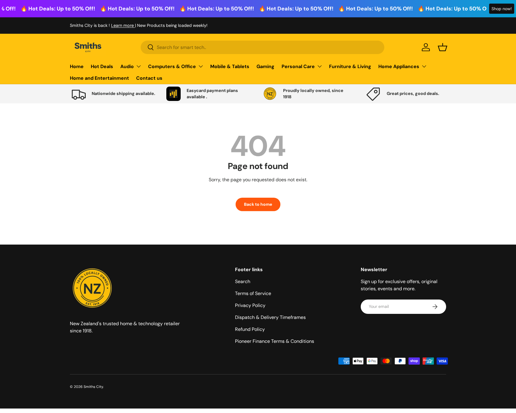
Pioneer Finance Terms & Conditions (274, 341)
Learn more (123, 25)
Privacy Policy (250, 305)
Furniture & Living (350, 66)
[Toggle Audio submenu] (138, 66)
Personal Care (298, 66)
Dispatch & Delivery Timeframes (270, 317)
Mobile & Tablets (229, 66)
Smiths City (93, 386)
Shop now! (502, 8)
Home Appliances (398, 66)
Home (77, 66)
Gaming (265, 66)
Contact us (149, 78)
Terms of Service (253, 293)
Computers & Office (172, 66)
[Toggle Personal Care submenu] (319, 66)
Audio (127, 66)
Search (242, 281)
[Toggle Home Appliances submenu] (424, 66)
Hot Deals (102, 66)
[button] (442, 47)
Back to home (258, 204)
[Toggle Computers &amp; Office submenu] (200, 66)
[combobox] (262, 47)
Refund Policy (250, 329)
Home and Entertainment (99, 78)
